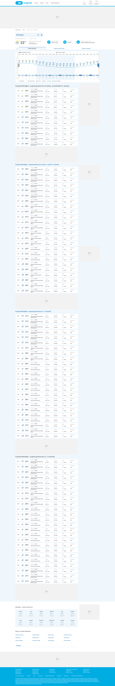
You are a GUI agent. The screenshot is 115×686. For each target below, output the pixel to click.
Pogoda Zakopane (35, 673)
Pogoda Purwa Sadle (36, 640)
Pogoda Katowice (86, 669)
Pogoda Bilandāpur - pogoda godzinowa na (29, 311)
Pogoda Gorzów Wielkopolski (71, 669)
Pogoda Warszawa (86, 672)
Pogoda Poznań (35, 672)
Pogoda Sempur (51, 637)
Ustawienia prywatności (49, 675)
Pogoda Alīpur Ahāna (68, 634)
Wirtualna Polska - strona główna (19, 3)
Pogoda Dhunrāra (35, 637)
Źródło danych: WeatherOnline (77, 675)
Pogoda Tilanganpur (19, 640)
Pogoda (28, 3)
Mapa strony (66, 675)
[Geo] (41, 35)
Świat (47, 3)
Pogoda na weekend (86, 48)
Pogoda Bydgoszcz (35, 669)
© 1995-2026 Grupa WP (19, 675)
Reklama (28, 675)
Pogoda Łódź (68, 670)
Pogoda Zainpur (51, 634)
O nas (34, 675)
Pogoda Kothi (17, 637)
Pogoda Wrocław (18, 673)
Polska (36, 3)
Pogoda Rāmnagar (35, 634)
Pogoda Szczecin (69, 672)
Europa (42, 3)
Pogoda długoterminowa (59, 48)
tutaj (40, 683)
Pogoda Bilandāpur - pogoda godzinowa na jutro (30, 164)
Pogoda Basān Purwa (19, 634)
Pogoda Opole (18, 672)
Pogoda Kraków (35, 670)
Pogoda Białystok (18, 669)
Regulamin (59, 675)
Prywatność (40, 675)
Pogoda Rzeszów (52, 672)
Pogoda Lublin (52, 670)
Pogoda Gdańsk (52, 669)
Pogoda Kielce (18, 670)
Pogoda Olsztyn (86, 670)
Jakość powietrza (55, 3)
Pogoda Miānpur (51, 640)
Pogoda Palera (66, 637)
